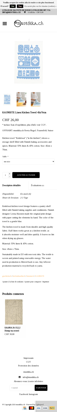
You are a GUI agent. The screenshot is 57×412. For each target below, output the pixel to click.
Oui (12, 6)
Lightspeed (40, 404)
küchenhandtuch (19, 276)
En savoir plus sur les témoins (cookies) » (40, 6)
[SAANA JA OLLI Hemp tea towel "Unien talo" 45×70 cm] (14, 312)
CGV (28, 362)
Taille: (5, 157)
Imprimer (45, 282)
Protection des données (28, 366)
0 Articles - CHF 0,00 (35, 12)
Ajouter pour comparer (32, 282)
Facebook (23, 394)
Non (20, 6)
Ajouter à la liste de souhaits (12, 282)
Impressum (28, 358)
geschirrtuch (6, 276)
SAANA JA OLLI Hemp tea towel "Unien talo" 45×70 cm (13, 329)
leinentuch (30, 276)
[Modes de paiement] (24, 408)
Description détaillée (11, 185)
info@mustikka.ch (31, 377)
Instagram (33, 394)
